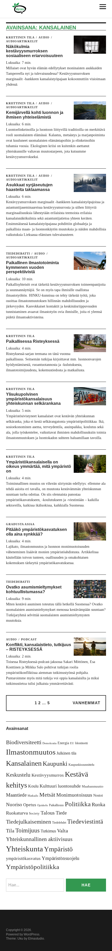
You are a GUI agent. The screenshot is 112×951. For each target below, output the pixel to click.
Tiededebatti (18, 253)
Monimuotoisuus (74, 795)
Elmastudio (36, 938)
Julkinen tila (66, 753)
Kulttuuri (48, 786)
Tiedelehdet (59, 822)
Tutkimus (48, 831)
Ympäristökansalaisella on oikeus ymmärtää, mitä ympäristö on (38, 466)
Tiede (61, 813)
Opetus (29, 804)
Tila (10, 830)
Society (34, 813)
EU (72, 743)
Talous (48, 813)
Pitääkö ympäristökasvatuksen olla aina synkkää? (36, 531)
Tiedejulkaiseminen (28, 822)
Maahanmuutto (92, 786)
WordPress (31, 934)
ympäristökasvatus (23, 858)
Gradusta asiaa (20, 524)
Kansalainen (24, 763)
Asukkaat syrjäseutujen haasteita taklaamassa (29, 187)
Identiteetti (81, 743)
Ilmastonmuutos (30, 752)
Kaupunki (55, 763)
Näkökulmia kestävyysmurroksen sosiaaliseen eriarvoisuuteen (34, 51)
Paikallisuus (56, 805)
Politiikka (78, 804)
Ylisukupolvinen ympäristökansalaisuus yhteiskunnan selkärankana (33, 399)
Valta (62, 830)
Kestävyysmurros (48, 775)
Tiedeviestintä (85, 821)
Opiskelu (42, 805)
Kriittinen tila (20, 37)
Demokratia (49, 743)
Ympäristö (58, 849)
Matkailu (33, 795)
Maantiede (16, 795)
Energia (63, 743)
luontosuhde (69, 786)
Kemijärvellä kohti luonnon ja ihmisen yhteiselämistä (34, 114)
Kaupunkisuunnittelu (81, 765)
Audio (44, 37)
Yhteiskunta (24, 849)
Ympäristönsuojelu (60, 858)
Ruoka (98, 804)
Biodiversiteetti (23, 742)
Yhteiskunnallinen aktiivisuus (39, 839)
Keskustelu (18, 775)
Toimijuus (27, 830)
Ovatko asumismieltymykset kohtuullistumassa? (33, 589)
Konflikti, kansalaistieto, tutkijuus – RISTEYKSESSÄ (38, 647)
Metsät (47, 795)
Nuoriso (14, 804)
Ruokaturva (17, 813)
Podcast (29, 639)
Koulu (33, 786)
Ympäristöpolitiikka (32, 867)
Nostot (98, 795)
